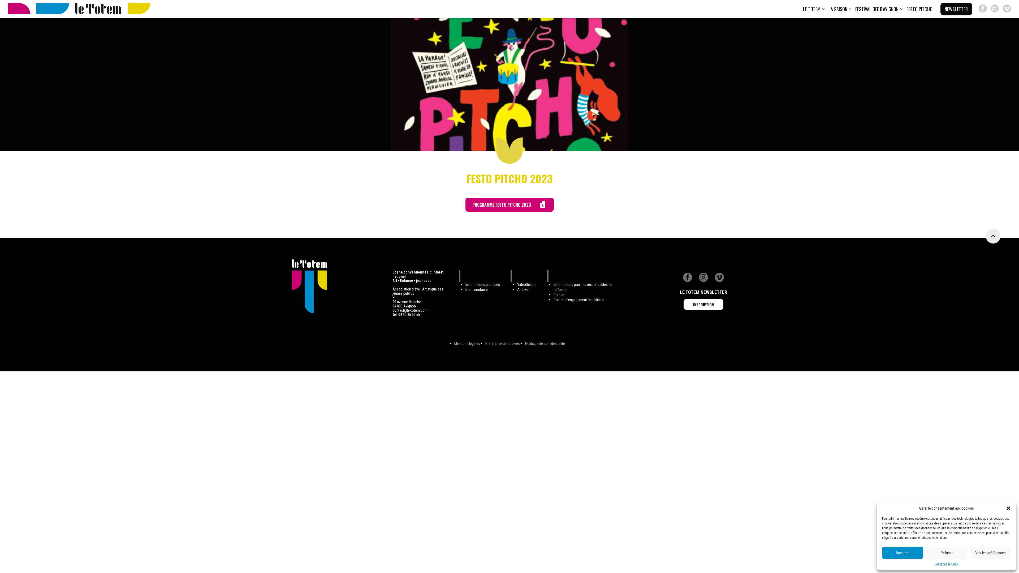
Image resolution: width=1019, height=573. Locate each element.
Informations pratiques (482, 285)
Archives (523, 290)
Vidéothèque (526, 285)
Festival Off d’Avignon (877, 9)
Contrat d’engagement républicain (579, 300)
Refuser (947, 552)
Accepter (903, 552)
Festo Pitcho (919, 9)
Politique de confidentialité (545, 343)
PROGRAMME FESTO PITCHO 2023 (501, 205)
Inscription (703, 304)
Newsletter (956, 9)
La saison (837, 9)
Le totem (812, 9)
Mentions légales (946, 564)
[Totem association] (79, 9)
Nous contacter (477, 290)
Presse (559, 295)
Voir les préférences (990, 552)
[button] (1008, 508)
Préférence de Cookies (502, 343)
